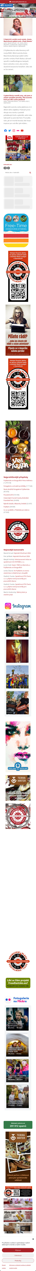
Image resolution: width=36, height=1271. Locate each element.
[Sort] (8, 168)
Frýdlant (6, 507)
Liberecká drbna (13, 101)
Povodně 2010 (8, 495)
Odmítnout (18, 1255)
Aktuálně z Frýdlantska (11, 45)
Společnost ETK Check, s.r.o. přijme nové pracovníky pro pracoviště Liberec (17, 578)
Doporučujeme (22, 45)
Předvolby (18, 1261)
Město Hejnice (13, 46)
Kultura (6, 46)
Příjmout (18, 1250)
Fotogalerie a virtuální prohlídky (15, 486)
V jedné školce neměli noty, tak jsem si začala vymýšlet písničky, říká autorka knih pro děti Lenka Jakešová (18, 98)
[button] (33, 1239)
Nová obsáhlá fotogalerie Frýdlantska (16, 489)
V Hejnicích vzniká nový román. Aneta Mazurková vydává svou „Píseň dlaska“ (18, 40)
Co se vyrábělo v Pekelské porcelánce (16, 510)
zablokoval (18, 1124)
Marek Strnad (12, 43)
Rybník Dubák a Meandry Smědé (15, 504)
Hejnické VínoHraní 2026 (22, 553)
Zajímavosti (21, 46)
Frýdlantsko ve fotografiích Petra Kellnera (18, 480)
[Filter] (5, 168)
